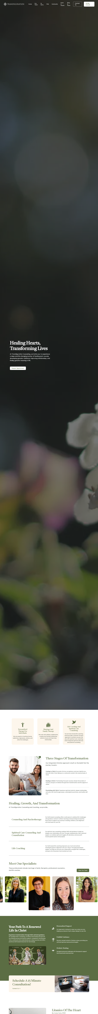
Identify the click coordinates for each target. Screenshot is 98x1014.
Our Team (36, 4)
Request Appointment (18, 368)
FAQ (47, 4)
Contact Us (77, 4)
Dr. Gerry (42, 4)
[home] (14, 4)
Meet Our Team (82, 870)
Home (30, 4)
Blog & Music (68, 4)
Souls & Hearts (62, 4)
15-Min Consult (88, 4)
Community (55, 4)
